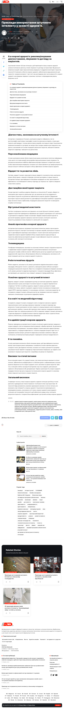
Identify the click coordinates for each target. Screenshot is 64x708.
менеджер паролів (35, 509)
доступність (27, 502)
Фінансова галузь (37, 495)
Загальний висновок (16, 129)
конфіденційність (32, 504)
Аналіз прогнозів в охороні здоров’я (20, 106)
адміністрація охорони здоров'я (24, 401)
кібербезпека (31, 506)
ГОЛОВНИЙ (39, 490)
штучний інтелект (23, 530)
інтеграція (21, 534)
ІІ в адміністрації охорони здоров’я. (20, 120)
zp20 (10, 31)
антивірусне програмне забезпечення (28, 497)
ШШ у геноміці (55, 409)
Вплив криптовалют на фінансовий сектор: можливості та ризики (21, 673)
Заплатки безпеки (22, 492)
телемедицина (31, 409)
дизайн (20, 502)
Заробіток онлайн (31, 454)
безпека (43, 497)
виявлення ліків (51, 401)
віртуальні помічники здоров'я (33, 403)
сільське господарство (24, 520)
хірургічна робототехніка (43, 409)
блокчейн (20, 499)
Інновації (20, 490)
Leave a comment (54, 425)
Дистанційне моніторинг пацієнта (20, 100)
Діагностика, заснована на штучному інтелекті (23, 92)
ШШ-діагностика (30, 411)
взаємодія (28, 499)
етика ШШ (45, 404)
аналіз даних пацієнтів (40, 401)
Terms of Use (31, 705)
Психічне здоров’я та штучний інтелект (21, 114)
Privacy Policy (22, 705)
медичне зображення (54, 404)
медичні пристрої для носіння (23, 406)
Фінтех (28, 464)
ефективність (21, 504)
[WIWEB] (6, 1)
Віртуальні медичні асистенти (18, 103)
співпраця (31, 518)
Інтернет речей (29, 490)
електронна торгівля (38, 502)
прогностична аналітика (47, 408)
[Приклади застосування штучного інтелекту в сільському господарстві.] (16, 565)
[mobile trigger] (61, 1)
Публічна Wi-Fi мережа (24, 495)
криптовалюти (22, 506)
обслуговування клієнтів (24, 511)
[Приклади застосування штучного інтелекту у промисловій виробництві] (47, 565)
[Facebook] (51, 675)
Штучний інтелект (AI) (8, 19)
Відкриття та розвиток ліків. (18, 97)
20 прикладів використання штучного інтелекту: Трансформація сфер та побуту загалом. (17, 608)
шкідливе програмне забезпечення (36, 527)
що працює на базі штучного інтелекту (28, 532)
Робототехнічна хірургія (17, 112)
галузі (40, 499)
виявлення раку (19, 403)
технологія (36, 520)
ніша (44, 509)
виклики (35, 499)
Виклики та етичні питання (17, 126)
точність (39, 523)
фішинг (34, 525)
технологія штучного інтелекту (26, 523)
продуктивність (22, 516)
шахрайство (41, 525)
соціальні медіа (22, 518)
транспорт (21, 525)
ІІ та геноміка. (14, 123)
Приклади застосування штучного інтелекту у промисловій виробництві (46, 576)
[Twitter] (53, 675)
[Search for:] (29, 436)
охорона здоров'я (22, 513)
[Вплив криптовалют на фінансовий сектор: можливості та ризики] (21, 470)
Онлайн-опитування (35, 492)
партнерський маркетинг (37, 513)
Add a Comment (18, 31)
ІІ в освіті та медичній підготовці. (19, 117)
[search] (50, 1)
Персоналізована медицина (18, 94)
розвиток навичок (40, 516)
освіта (35, 511)
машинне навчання (23, 509)
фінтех (28, 525)
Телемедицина (14, 109)
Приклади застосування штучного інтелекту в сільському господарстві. (16, 576)
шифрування (21, 527)
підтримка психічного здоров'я (30, 408)
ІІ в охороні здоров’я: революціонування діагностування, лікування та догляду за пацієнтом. (33, 88)
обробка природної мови (39, 406)
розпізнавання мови (20, 409)
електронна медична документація (31, 404)
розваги (31, 516)
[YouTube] (56, 675)
